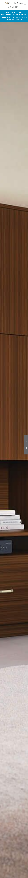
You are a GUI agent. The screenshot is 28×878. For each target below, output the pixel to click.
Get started (26, 445)
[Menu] (24, 5)
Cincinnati (14, 6)
